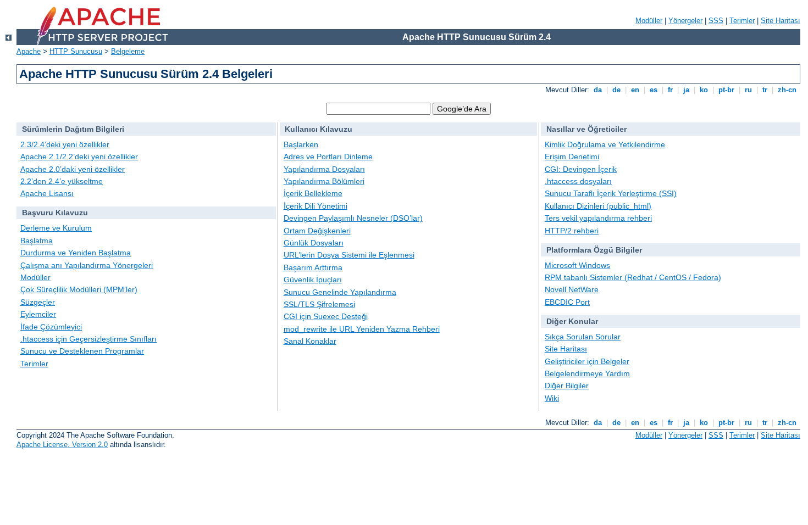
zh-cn (787, 90)
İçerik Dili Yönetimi (315, 206)
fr (670, 90)
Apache (28, 51)
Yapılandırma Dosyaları (324, 169)
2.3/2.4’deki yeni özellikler (64, 144)
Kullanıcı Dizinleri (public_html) (598, 206)
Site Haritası (780, 20)
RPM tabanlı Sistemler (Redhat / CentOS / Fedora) (633, 277)
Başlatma (36, 240)
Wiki (552, 398)
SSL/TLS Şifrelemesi (319, 304)
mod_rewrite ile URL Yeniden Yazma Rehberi (362, 329)
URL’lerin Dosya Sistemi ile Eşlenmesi (349, 254)
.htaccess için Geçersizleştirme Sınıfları (88, 338)
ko (704, 90)
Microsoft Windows (577, 265)
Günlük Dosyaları (314, 242)
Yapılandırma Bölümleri (324, 181)
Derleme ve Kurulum (56, 228)
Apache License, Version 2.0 (62, 444)
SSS (716, 20)
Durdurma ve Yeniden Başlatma (75, 252)
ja (686, 90)
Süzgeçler (37, 302)
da (597, 90)
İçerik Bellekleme (313, 193)
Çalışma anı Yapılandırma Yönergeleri (86, 265)
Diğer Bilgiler (567, 385)
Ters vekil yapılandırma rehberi (598, 218)
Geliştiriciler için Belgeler (587, 361)
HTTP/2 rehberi (572, 230)
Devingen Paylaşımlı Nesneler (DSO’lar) (353, 218)
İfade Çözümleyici (51, 326)
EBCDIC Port (567, 302)
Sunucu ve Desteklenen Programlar (82, 351)
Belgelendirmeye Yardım (587, 373)
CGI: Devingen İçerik (581, 169)
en (635, 90)
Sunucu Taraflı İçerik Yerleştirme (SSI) (611, 193)
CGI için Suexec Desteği (326, 316)
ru (748, 90)
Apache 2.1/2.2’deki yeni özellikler (79, 156)
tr (765, 90)
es (653, 90)
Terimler (742, 20)
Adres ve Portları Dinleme (328, 156)
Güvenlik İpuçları (313, 279)
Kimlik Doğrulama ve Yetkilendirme (605, 144)
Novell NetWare (572, 289)
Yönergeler (685, 20)
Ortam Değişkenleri (317, 230)
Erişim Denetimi (572, 156)
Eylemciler (38, 314)
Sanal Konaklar (310, 341)
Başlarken (301, 144)
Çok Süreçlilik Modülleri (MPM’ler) (78, 289)
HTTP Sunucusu (75, 51)
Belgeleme (128, 51)
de (616, 90)
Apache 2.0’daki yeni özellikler (72, 169)
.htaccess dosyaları (578, 181)
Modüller (648, 20)
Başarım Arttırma (313, 267)
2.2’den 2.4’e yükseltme (61, 181)
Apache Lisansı (47, 193)
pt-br (726, 90)
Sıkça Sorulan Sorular (583, 336)
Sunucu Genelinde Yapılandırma (340, 292)
